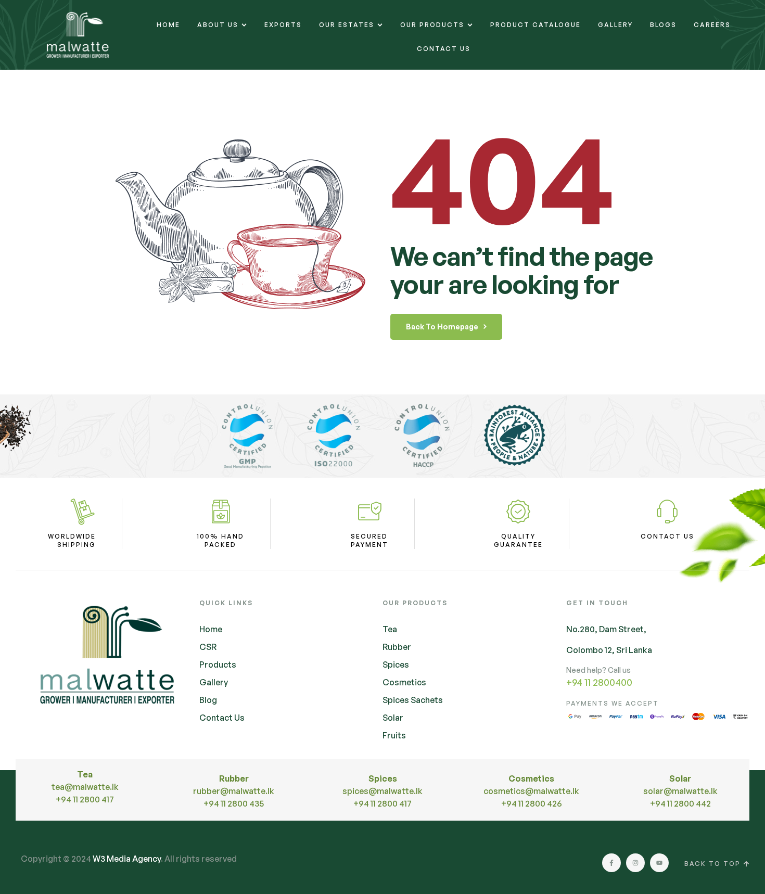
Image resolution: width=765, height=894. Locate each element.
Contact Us (667, 536)
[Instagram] (635, 862)
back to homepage (442, 326)
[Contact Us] (667, 512)
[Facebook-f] (611, 862)
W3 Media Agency (127, 858)
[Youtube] (659, 862)
